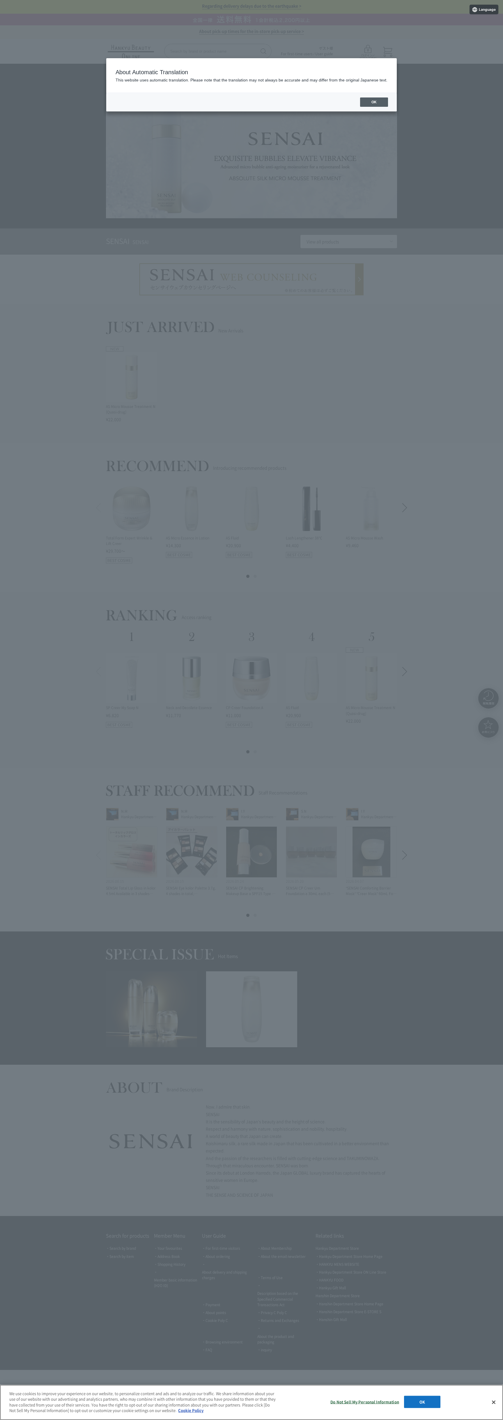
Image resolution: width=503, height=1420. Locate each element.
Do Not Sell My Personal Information (364, 1402)
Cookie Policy (190, 1410)
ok (374, 102)
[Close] (493, 1402)
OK (422, 1402)
